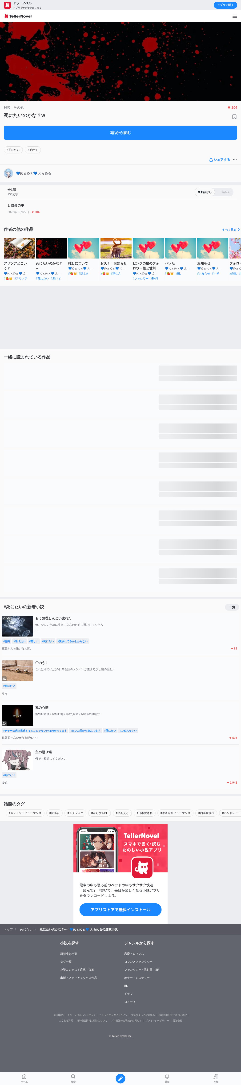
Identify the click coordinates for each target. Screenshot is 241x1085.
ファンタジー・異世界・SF (141, 969)
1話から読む (120, 133)
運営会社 (177, 1020)
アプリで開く (225, 5)
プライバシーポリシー (157, 1020)
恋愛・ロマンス (134, 953)
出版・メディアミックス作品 (78, 977)
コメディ (130, 1001)
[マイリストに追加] (234, 116)
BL (126, 985)
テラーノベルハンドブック (81, 1015)
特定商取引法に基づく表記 (173, 1015)
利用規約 (59, 1015)
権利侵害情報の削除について (92, 1020)
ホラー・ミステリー (137, 977)
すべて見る (229, 229)
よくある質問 (66, 1020)
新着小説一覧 (68, 953)
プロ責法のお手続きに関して (126, 1020)
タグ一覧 (66, 961)
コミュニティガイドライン (113, 1015)
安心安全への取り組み (143, 1015)
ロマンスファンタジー (138, 961)
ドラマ (128, 993)
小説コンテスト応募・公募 (77, 969)
